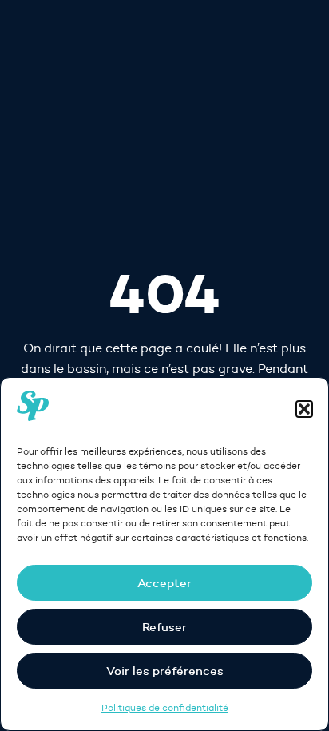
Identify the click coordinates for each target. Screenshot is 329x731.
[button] (304, 409)
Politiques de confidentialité (164, 707)
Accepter (164, 582)
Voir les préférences (165, 670)
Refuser (164, 626)
